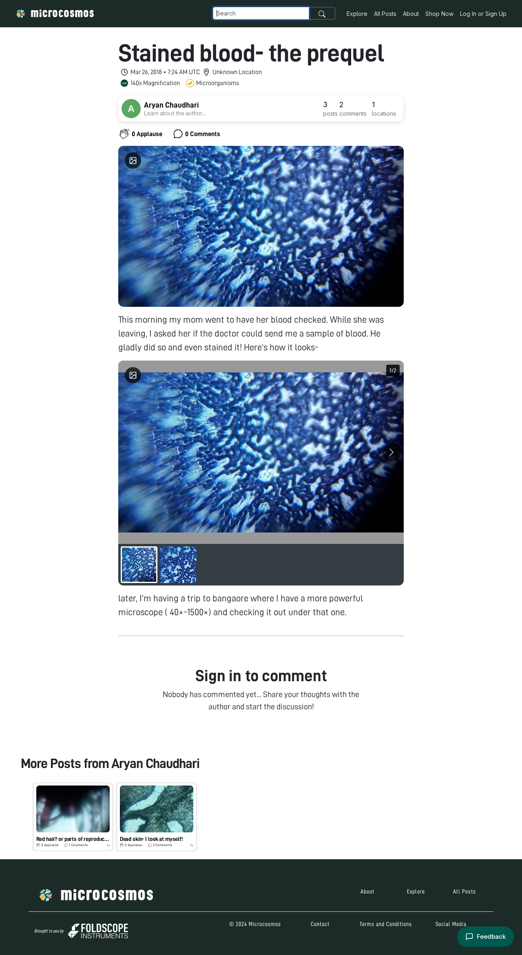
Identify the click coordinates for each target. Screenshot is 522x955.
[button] (73, 817)
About (411, 13)
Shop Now (439, 13)
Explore (357, 13)
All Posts (385, 13)
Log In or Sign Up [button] (483, 13)
